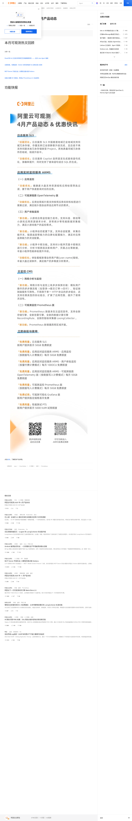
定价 (41, 3)
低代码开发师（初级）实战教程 (109, 70)
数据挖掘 (27, 500)
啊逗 (6, 632)
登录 (128, 3)
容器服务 (65, 8)
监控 (37, 466)
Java (15, 466)
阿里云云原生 (15, 818)
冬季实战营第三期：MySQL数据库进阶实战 (113, 74)
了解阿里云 (63, 3)
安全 (35, 515)
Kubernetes (29, 515)
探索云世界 (8, 602)
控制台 (116, 3)
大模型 (20, 3)
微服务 (43, 8)
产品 (25, 3)
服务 (57, 3)
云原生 (102, 13)
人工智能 (31, 466)
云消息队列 (58, 8)
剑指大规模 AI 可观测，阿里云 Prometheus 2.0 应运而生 (22, 78)
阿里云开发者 (8, 529)
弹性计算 (22, 515)
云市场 (47, 3)
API (22, 558)
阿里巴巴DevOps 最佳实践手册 (109, 77)
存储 (15, 588)
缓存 (19, 588)
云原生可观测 (49, 8)
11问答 (42, 818)
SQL (15, 500)
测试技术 (15, 632)
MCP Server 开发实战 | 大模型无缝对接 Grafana (19, 71)
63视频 (48, 818)
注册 (121, 3)
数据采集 (22, 573)
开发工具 (30, 544)
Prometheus (44, 466)
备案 (111, 3)
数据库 (26, 558)
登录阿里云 (29, 31)
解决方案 (31, 3)
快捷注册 (12, 31)
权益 (37, 3)
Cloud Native (22, 466)
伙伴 (52, 3)
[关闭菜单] (3, 3)
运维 (27, 573)
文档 (107, 3)
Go (27, 529)
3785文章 (34, 818)
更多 (126, 65)
